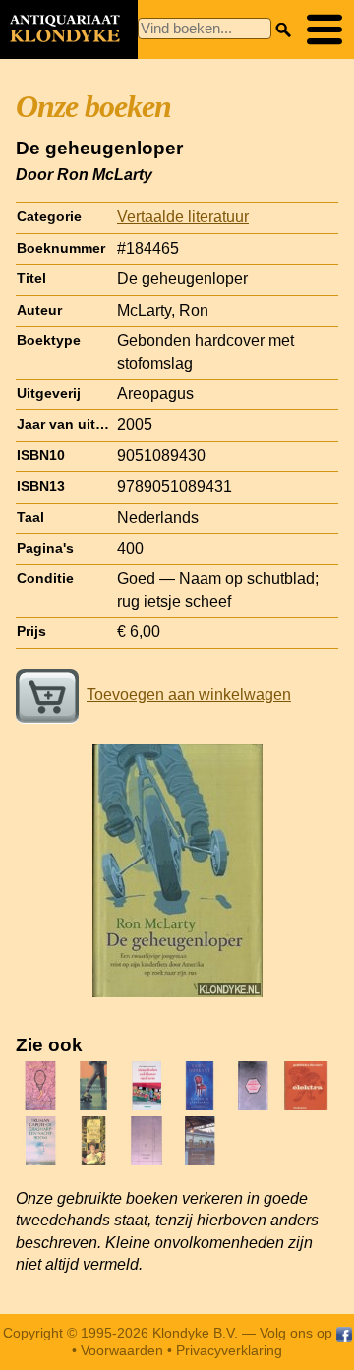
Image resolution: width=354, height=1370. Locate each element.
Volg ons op (298, 1332)
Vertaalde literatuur (183, 216)
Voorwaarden (122, 1350)
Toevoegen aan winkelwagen (189, 694)
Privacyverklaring (229, 1350)
